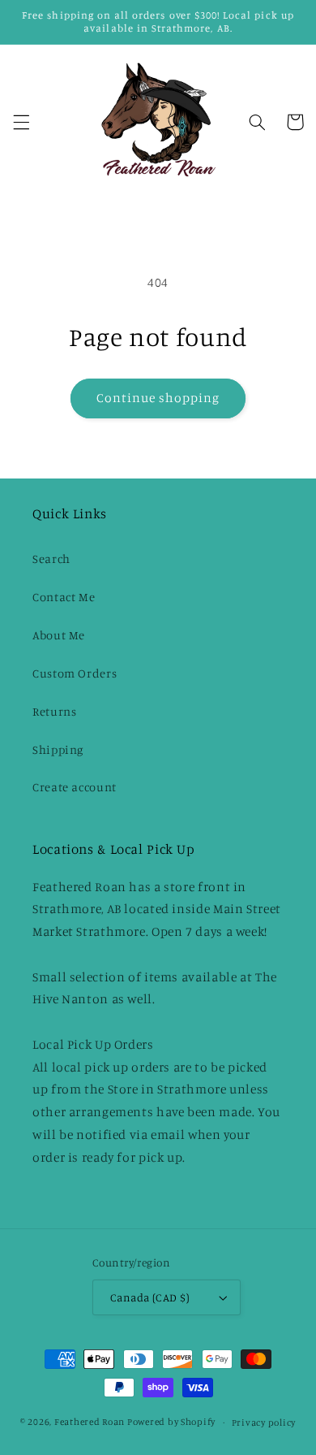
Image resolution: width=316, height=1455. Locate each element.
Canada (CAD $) (150, 1297)
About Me (58, 635)
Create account (74, 787)
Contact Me (63, 597)
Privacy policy (264, 1422)
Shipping (57, 749)
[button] (21, 122)
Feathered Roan (89, 1421)
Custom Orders (74, 673)
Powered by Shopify (171, 1421)
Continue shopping (158, 397)
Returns (54, 711)
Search (51, 558)
